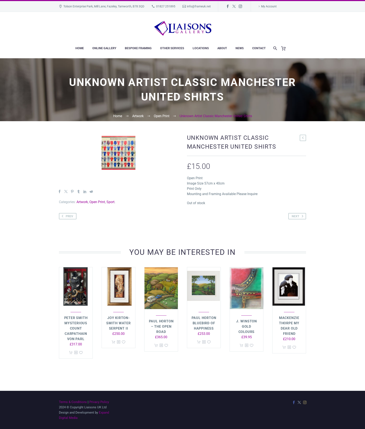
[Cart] (285, 48)
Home (79, 48)
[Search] (274, 48)
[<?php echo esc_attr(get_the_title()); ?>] (76, 352)
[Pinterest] (72, 191)
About (222, 48)
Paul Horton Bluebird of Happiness (204, 323)
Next (295, 216)
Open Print (97, 202)
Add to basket (70, 352)
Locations (201, 48)
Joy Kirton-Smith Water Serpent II (118, 323)
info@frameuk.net (199, 6)
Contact (259, 48)
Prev (69, 216)
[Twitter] (234, 6)
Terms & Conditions (73, 402)
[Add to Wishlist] (81, 352)
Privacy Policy (99, 402)
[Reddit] (91, 191)
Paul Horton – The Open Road (161, 326)
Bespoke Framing (138, 48)
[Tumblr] (78, 191)
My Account (269, 6)
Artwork (82, 202)
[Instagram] (240, 6)
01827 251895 (165, 6)
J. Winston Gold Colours (246, 326)
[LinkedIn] (85, 191)
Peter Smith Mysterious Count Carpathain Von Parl (76, 328)
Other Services (172, 48)
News (240, 48)
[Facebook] (228, 6)
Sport (110, 202)
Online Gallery (104, 48)
